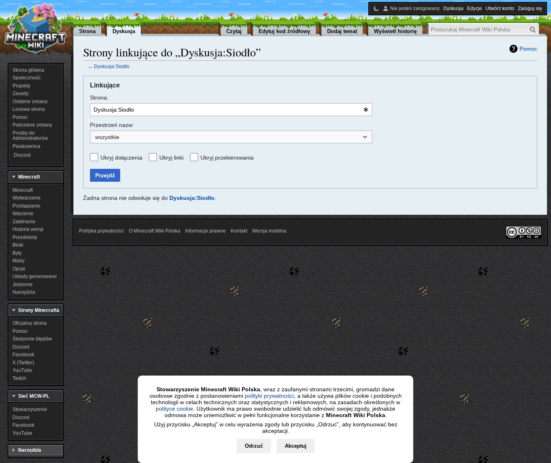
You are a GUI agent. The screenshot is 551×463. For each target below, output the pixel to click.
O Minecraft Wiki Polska (154, 231)
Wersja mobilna (269, 231)
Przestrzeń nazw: (112, 125)
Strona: (99, 97)
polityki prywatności (269, 395)
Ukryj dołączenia (121, 157)
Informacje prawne (205, 231)
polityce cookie (174, 408)
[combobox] (231, 109)
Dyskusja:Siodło (111, 66)
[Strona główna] (35, 28)
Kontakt (239, 231)
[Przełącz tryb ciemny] (376, 8)
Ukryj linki (171, 157)
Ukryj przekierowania (227, 157)
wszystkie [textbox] (107, 137)
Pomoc (528, 49)
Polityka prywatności (101, 231)
